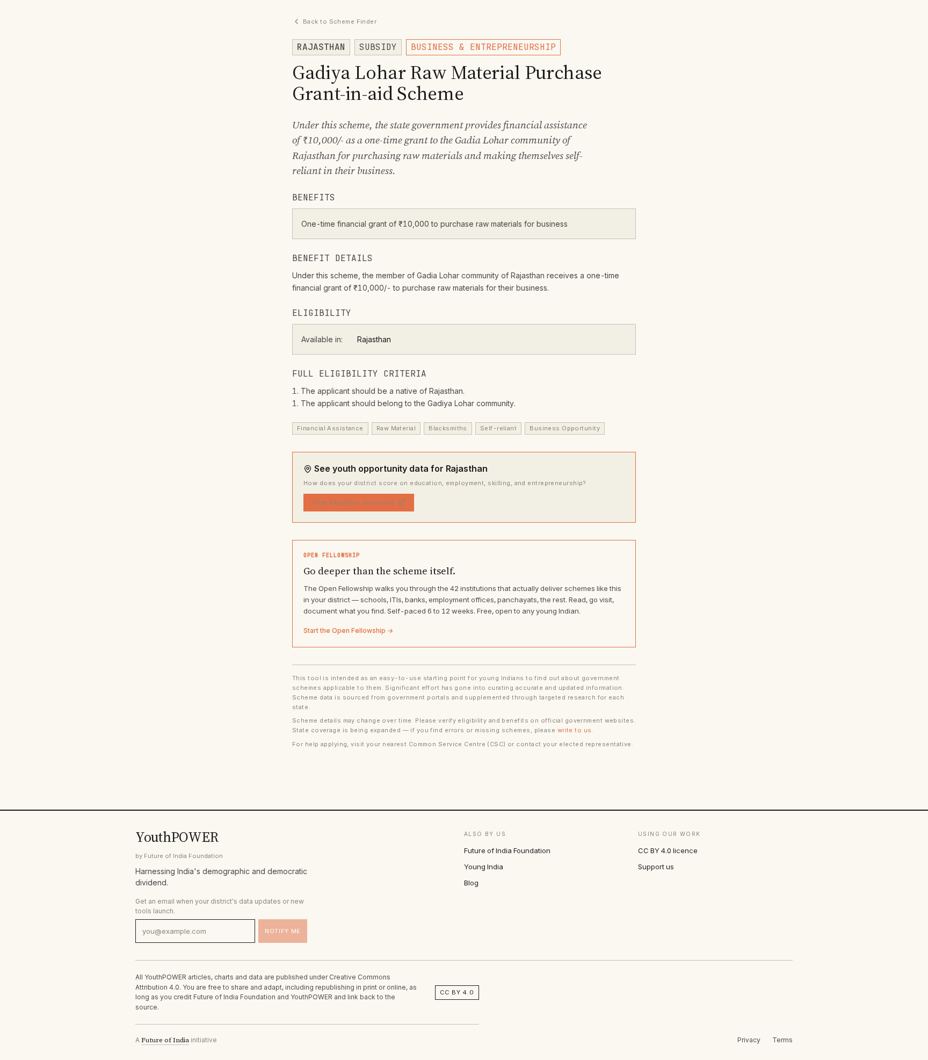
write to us (574, 730)
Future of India (165, 1040)
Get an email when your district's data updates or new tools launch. (219, 906)
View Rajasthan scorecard (353, 502)
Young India (483, 866)
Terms (782, 1040)
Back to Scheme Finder (339, 21)
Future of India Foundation (507, 850)
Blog (471, 882)
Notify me (283, 931)
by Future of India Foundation (179, 856)
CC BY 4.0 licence (668, 850)
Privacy (748, 1040)
